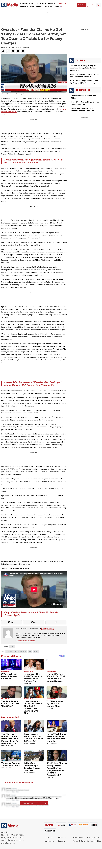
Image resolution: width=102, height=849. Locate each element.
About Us (62, 837)
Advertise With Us (79, 837)
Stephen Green (6, 768)
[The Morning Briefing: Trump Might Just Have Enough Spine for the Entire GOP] (11, 726)
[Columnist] (9, 632)
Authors (24, 4)
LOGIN (91, 5)
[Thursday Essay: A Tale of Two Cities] (11, 755)
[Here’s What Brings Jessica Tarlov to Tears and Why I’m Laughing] (57, 726)
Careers (61, 841)
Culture (48, 7)
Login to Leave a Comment (34, 803)
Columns (24, 7)
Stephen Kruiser (7, 746)
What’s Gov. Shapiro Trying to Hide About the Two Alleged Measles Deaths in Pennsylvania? (57, 769)
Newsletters (49, 841)
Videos (56, 7)
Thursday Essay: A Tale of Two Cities (10, 764)
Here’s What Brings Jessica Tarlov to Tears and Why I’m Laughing (56, 737)
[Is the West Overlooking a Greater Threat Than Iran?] (34, 755)
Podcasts (33, 4)
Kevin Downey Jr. (30, 743)
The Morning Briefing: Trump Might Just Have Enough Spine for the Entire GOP (10, 739)
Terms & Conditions (79, 841)
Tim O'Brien (50, 777)
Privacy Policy (93, 837)
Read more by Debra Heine (26, 641)
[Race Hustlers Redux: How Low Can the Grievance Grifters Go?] (34, 726)
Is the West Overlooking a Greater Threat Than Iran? (32, 767)
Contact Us (48, 837)
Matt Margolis (52, 743)
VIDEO (12, 646)
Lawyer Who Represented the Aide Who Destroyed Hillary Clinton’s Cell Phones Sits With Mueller (32, 383)
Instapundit (50, 4)
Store (41, 4)
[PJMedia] (9, 5)
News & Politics (36, 7)
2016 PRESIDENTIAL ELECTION (16, 651)
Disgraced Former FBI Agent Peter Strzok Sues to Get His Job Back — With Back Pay (33, 161)
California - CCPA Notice (94, 841)
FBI (30, 651)
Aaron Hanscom (29, 772)
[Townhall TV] (62, 3)
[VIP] (62, 6)
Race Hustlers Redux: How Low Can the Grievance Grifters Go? (33, 737)
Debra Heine (5, 47)
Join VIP (81, 5)
